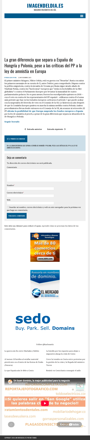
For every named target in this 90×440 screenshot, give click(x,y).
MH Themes (33, 438)
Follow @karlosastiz (45, 344)
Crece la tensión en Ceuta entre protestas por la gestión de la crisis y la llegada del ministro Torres (65, 362)
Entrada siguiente (55, 129)
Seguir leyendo (11, 121)
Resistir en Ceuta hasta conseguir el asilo (63, 370)
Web (8, 200)
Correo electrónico (15, 192)
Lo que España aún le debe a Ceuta (19, 370)
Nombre (10, 185)
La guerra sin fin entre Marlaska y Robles (21, 351)
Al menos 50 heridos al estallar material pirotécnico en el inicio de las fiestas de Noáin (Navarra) (23, 362)
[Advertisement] (45, 35)
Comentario (12, 167)
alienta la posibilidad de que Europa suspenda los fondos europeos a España (45, 111)
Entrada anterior (34, 129)
